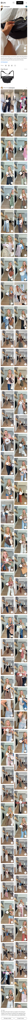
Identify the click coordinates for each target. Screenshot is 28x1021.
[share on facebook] (6, 65)
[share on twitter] (12, 65)
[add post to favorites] (25, 51)
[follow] (26, 6)
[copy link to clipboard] (15, 65)
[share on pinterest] (9, 65)
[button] (26, 2)
